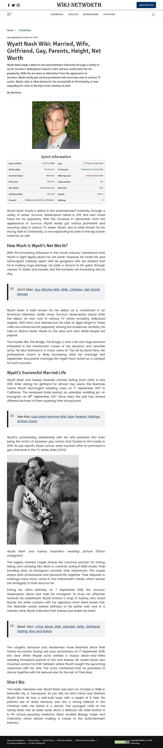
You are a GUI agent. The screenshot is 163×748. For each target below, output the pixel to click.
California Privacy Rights (85, 740)
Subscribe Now (146, 5)
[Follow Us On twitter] (13, 5)
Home (10, 30)
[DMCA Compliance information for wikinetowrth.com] (122, 742)
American (49, 169)
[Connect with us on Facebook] (8, 5)
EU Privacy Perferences (16, 743)
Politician (109, 14)
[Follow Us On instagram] (18, 5)
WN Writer (16, 92)
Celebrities (56, 14)
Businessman (90, 14)
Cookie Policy (48, 740)
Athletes (73, 14)
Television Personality (92, 169)
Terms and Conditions (16, 740)
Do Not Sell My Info (37, 743)
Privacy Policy (33, 740)
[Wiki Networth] (79, 5)
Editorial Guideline (64, 740)
